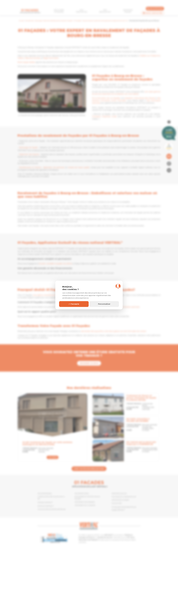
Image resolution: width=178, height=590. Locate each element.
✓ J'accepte (74, 304)
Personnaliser (104, 304)
